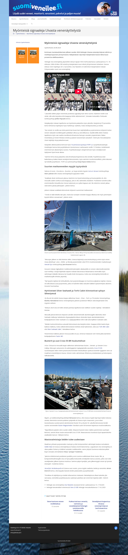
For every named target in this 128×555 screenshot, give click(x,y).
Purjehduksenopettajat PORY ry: (82, 145)
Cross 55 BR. (98, 348)
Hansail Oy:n (48, 264)
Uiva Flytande (68, 485)
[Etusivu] (13, 33)
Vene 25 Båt (74, 487)
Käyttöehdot (42, 528)
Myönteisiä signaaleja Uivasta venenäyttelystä (41, 33)
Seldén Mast (48, 447)
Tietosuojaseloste (44, 530)
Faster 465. (60, 336)
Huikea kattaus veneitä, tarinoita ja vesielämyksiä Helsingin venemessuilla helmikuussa (78, 506)
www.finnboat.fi (15, 530)
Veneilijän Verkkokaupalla (53, 468)
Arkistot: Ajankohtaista (23, 42)
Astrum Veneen (93, 171)
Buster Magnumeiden (65, 425)
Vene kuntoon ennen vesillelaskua (55, 502)
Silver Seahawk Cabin (54, 329)
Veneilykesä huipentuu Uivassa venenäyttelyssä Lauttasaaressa (101, 504)
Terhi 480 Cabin (104, 327)
